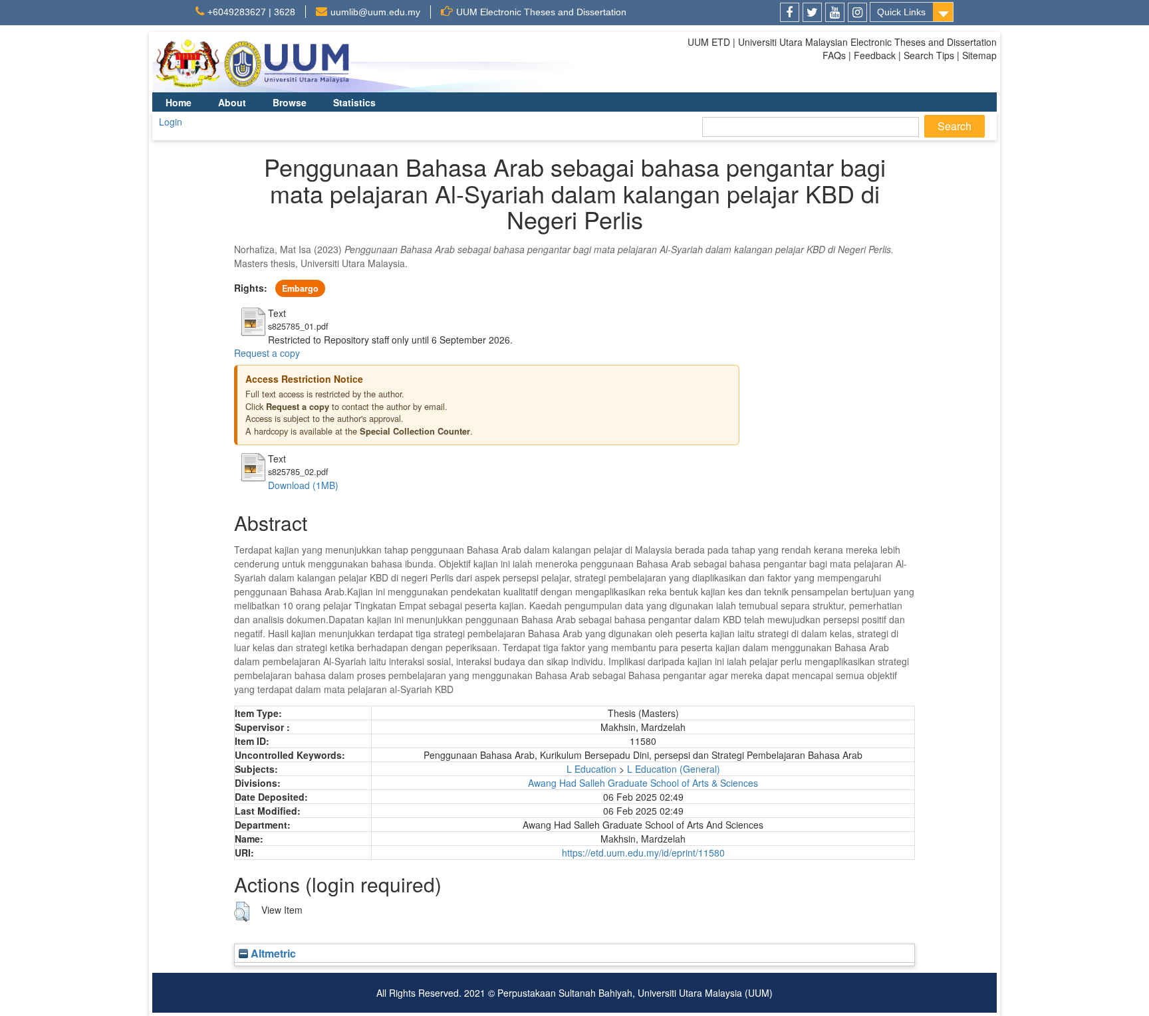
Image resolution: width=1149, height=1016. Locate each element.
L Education (591, 768)
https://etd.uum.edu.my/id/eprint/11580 (643, 852)
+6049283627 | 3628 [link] (251, 12)
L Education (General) (673, 768)
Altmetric (272, 953)
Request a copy (267, 352)
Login (170, 121)
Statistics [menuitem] (354, 102)
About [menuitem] (232, 102)
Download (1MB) (303, 485)
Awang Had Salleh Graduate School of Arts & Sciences (643, 782)
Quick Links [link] (901, 12)
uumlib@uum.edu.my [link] (375, 12)
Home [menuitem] (179, 102)
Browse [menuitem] (290, 102)
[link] (789, 12)
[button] (241, 912)
